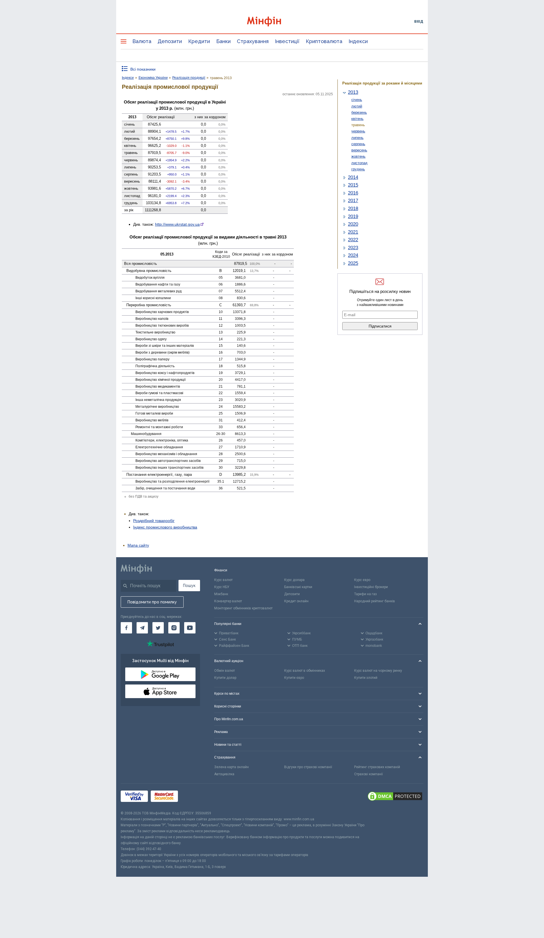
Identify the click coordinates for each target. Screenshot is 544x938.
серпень (358, 144)
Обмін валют (224, 671)
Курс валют (223, 580)
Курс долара (294, 580)
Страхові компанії (368, 774)
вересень (359, 150)
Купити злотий (365, 678)
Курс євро (362, 580)
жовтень (358, 156)
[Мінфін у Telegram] (142, 627)
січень (356, 100)
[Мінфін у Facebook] (126, 627)
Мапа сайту (138, 545)
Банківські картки (298, 587)
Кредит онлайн (296, 601)
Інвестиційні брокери (371, 587)
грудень (358, 169)
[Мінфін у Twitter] (158, 627)
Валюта (141, 41)
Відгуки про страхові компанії (308, 767)
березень (359, 112)
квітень (357, 119)
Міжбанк (221, 594)
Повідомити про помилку (152, 602)
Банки (223, 41)
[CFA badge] (193, 797)
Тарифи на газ (365, 594)
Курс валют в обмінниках (304, 671)
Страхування (253, 41)
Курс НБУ (221, 587)
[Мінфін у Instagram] (174, 627)
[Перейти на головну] (272, 21)
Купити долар (225, 678)
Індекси (358, 41)
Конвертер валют (228, 601)
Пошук (189, 585)
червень (358, 131)
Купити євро (294, 678)
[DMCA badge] (395, 797)
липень (357, 138)
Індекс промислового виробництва (165, 527)
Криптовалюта (324, 41)
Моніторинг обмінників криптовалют (243, 608)
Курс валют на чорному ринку (378, 671)
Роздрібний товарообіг (154, 520)
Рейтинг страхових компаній (377, 767)
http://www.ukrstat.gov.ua (177, 224)
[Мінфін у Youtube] (190, 627)
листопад (359, 163)
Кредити (199, 41)
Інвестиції (287, 41)
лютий (356, 106)
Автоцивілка (224, 774)
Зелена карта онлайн (231, 767)
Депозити (170, 41)
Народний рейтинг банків (374, 601)
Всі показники (143, 69)
